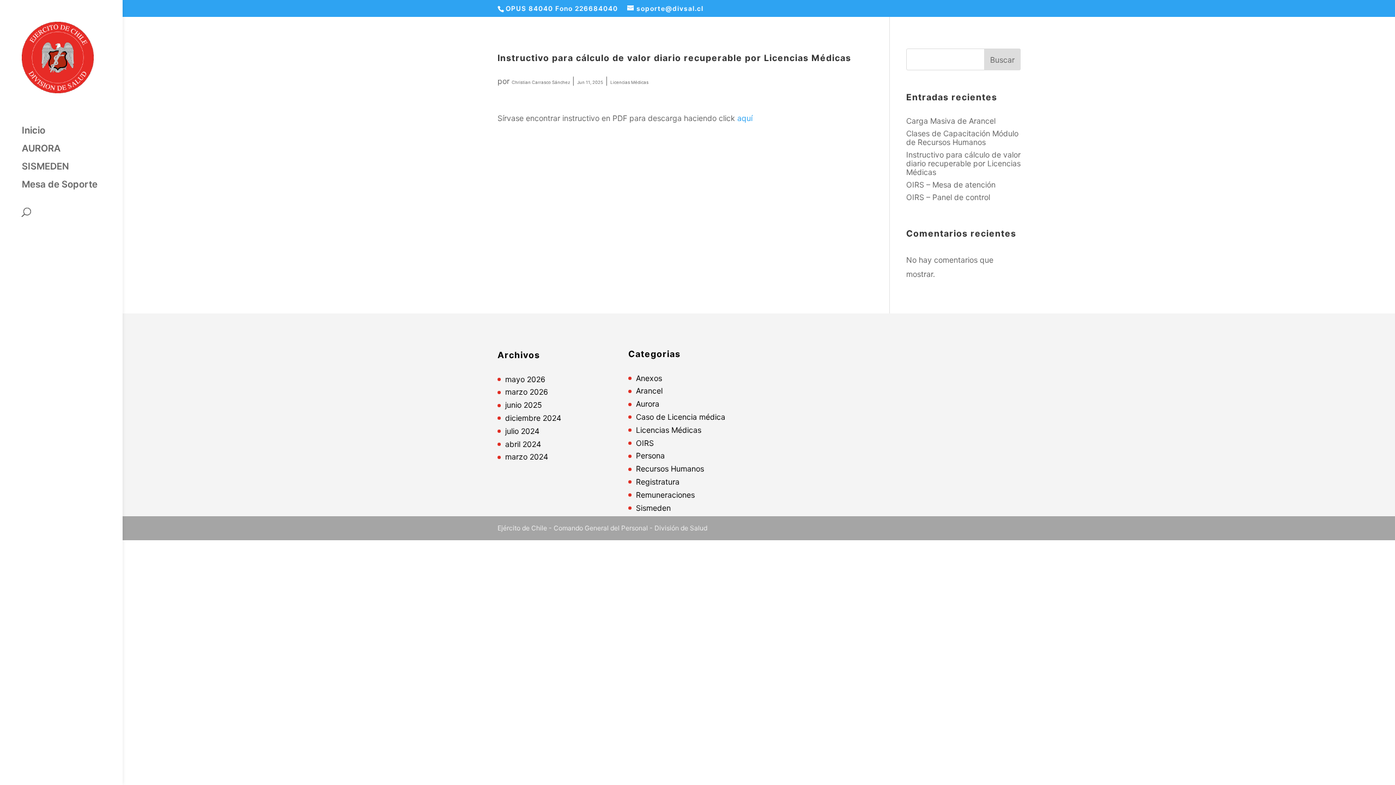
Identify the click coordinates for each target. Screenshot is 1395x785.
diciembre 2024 (533, 417)
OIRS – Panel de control (948, 197)
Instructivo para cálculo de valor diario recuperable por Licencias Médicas (963, 163)
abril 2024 (523, 444)
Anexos (649, 378)
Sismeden (653, 507)
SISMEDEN (45, 167)
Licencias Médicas (629, 82)
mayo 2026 (525, 379)
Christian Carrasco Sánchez (541, 82)
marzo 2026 (526, 391)
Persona (650, 455)
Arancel (649, 390)
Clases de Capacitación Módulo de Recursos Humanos (962, 138)
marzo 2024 (526, 456)
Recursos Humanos (670, 468)
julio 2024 (522, 431)
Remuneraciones (665, 494)
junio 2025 (523, 404)
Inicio (33, 131)
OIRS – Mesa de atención (951, 184)
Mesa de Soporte (60, 185)
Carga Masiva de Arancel (951, 120)
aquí (745, 118)
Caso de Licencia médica (680, 416)
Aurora (647, 403)
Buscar (1002, 59)
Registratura (658, 481)
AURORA (41, 149)
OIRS (645, 443)
